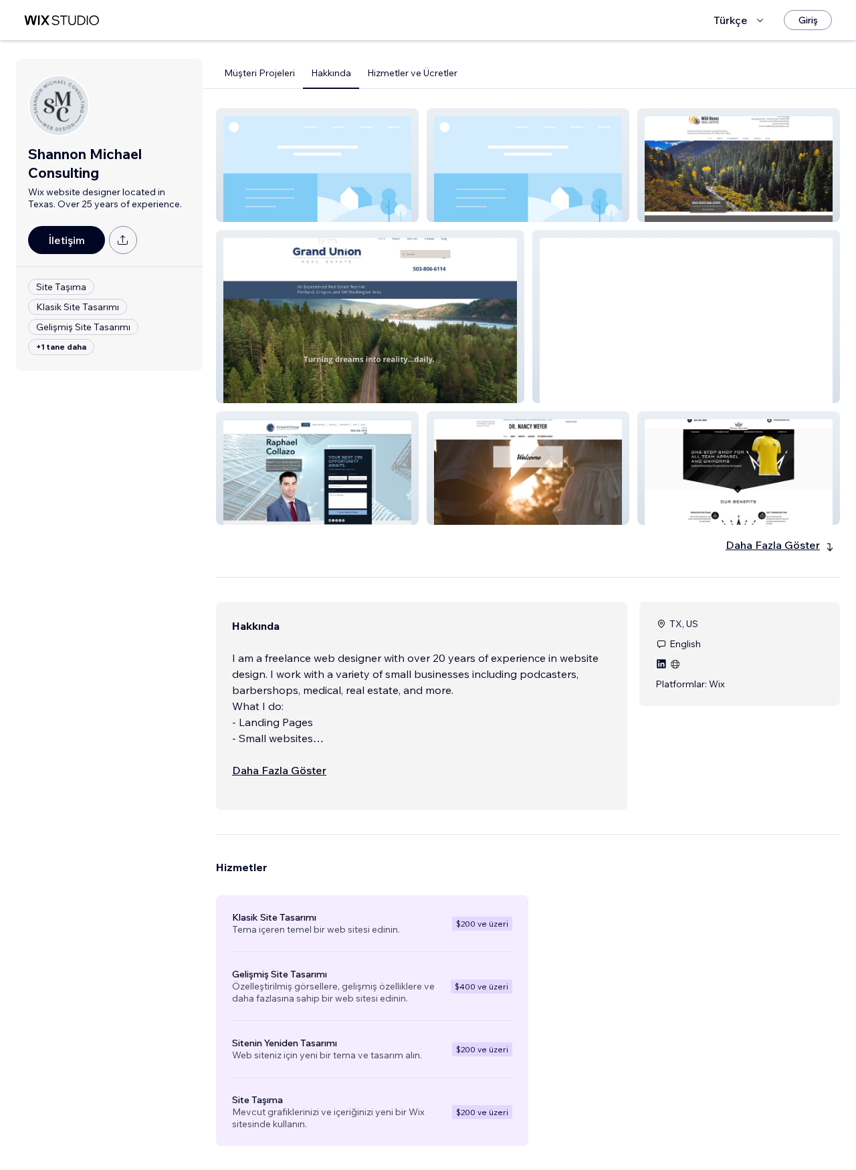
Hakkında (331, 73)
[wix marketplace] (61, 20)
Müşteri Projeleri (259, 73)
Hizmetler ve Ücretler (412, 73)
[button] (317, 165)
